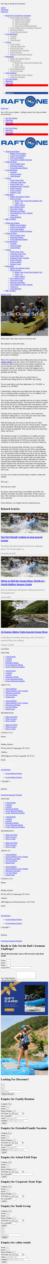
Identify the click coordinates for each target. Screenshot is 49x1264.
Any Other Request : (8, 978)
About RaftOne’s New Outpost (21, 75)
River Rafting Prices (17, 69)
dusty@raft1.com (7, 764)
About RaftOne (11, 73)
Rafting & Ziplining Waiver (20, 59)
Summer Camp (15, 193)
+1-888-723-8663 (7, 740)
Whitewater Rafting (12, 152)
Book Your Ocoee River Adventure (18, 16)
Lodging (13, 38)
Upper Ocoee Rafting (22, 22)
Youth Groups (15, 44)
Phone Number (6, 1111)
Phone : (4, 965)
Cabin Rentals (15, 40)
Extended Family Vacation (19, 50)
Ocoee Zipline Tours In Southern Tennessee (26, 28)
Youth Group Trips (17, 180)
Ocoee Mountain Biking (18, 32)
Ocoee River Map (16, 71)
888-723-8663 (10, 219)
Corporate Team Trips (18, 182)
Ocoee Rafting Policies (13, 773)
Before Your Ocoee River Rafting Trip (28, 63)
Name (3, 1106)
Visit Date (5, 1113)
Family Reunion (16, 52)
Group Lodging (15, 174)
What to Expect (15, 61)
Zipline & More (11, 162)
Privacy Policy (10, 721)
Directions (9, 81)
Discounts (9, 85)
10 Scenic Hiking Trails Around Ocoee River (24, 632)
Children (4, 1121)
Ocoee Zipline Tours (17, 164)
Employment (10, 697)
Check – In (19, 65)
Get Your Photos (11, 79)
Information (9, 57)
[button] (5, 649)
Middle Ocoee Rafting (23, 20)
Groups (8, 42)
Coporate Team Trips (17, 46)
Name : (4, 960)
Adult (3, 1118)
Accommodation (11, 34)
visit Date (4, 1143)
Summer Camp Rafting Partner (21, 54)
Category (4, 1104)
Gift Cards (9, 83)
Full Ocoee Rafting (21, 24)
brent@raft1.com (7, 766)
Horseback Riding (16, 30)
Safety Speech (20, 67)
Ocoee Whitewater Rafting (19, 18)
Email (3, 1109)
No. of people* (6, 1116)
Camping (13, 36)
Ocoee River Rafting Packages (26, 26)
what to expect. (7, 362)
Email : (3, 963)
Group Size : (5, 968)
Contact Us (9, 93)
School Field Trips (16, 48)
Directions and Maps (17, 77)
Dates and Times (11, 717)
